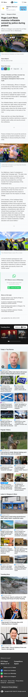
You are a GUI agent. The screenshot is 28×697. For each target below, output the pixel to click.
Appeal (16, 663)
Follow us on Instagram (10, 676)
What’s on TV (5, 663)
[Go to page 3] (11, 341)
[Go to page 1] (8, 341)
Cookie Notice (11, 682)
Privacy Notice (19, 680)
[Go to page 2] (10, 341)
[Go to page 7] (16, 341)
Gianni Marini (5, 58)
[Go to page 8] (17, 341)
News (3, 14)
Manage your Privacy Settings (9, 687)
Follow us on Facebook (10, 670)
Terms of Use (11, 680)
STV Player (4, 661)
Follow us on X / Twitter (10, 667)
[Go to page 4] (12, 341)
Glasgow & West (11, 14)
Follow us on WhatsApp (10, 673)
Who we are (4, 680)
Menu (5, 2)
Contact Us (3, 682)
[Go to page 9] (18, 341)
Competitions (18, 661)
